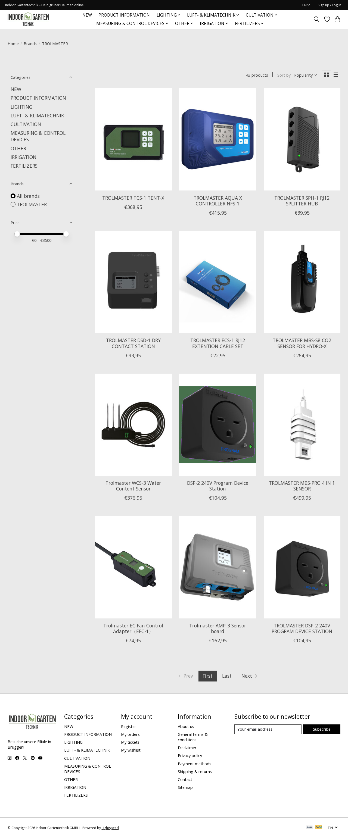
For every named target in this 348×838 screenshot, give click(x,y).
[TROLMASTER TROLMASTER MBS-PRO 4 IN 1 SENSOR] (302, 425)
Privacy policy (190, 755)
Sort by (284, 75)
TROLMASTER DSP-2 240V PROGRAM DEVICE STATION (302, 628)
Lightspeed (110, 828)
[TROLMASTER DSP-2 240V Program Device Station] (217, 425)
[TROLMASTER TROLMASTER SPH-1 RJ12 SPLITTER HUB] (302, 139)
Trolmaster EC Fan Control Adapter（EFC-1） (133, 628)
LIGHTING (21, 107)
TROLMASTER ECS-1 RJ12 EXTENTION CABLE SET (217, 343)
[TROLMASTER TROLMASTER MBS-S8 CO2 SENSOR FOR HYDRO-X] (302, 282)
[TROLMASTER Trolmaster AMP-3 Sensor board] (217, 567)
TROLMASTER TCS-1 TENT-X (133, 198)
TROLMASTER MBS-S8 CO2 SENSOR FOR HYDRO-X (302, 343)
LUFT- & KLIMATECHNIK (37, 115)
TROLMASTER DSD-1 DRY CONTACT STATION (133, 343)
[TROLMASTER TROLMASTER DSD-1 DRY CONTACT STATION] (133, 282)
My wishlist (131, 750)
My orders (130, 734)
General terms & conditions (193, 736)
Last (227, 676)
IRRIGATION (23, 157)
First (208, 676)
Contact (185, 779)
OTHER (18, 148)
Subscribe (322, 729)
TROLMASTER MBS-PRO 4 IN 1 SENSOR (302, 486)
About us (186, 726)
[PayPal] (318, 827)
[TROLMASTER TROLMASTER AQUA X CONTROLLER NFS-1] (217, 139)
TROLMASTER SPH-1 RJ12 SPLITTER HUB (302, 201)
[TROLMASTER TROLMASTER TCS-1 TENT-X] (133, 139)
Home (13, 43)
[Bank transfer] (309, 827)
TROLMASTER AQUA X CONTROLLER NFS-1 (218, 201)
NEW (87, 15)
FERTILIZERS (24, 165)
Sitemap (185, 787)
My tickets (130, 742)
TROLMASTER (32, 204)
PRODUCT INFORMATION (124, 15)
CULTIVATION (26, 124)
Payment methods (194, 763)
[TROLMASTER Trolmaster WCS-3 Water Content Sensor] (133, 425)
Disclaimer (187, 747)
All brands (28, 196)
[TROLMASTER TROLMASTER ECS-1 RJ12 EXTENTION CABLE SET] (217, 282)
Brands (30, 43)
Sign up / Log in (329, 5)
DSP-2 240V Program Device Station (217, 486)
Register (128, 726)
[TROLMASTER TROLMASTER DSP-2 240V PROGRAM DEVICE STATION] (302, 567)
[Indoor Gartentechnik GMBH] (28, 19)
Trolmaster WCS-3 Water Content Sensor (133, 486)
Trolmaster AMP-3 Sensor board (217, 628)
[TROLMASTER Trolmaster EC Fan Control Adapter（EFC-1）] (133, 567)
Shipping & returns (195, 771)
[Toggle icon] (316, 19)
